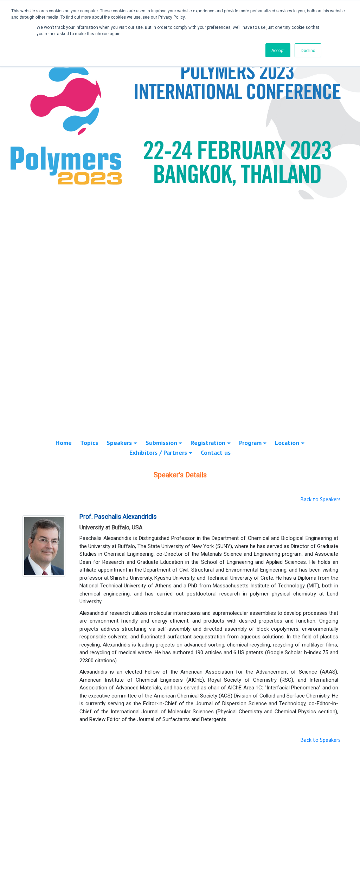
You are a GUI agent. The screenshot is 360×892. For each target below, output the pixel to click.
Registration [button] (208, 443)
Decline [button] (308, 50)
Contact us (216, 452)
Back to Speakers (320, 499)
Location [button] (287, 443)
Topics (89, 443)
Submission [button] (161, 443)
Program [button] (250, 443)
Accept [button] (277, 50)
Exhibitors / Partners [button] (158, 452)
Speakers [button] (119, 443)
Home (64, 443)
